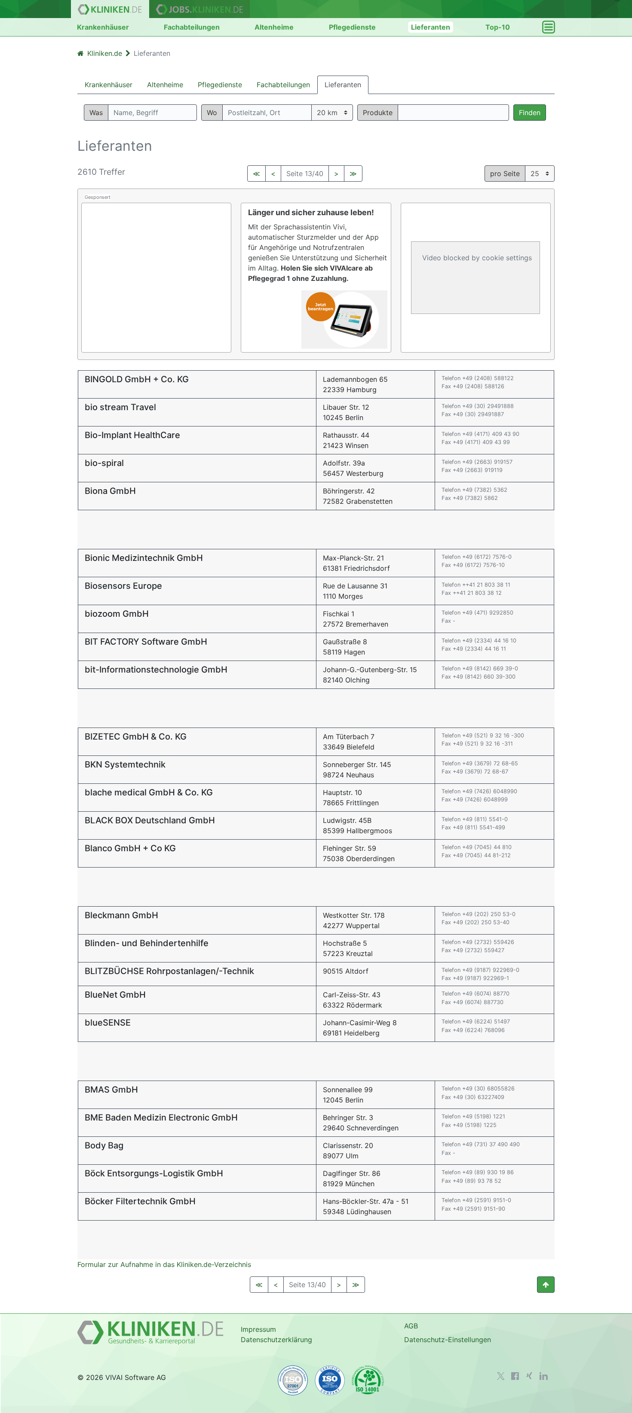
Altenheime (274, 27)
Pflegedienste (352, 27)
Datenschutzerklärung (276, 1339)
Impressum (258, 1329)
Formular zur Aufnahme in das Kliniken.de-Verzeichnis (164, 1264)
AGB (411, 1326)
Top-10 (497, 27)
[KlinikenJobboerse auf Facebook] (515, 1376)
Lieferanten (430, 27)
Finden (529, 112)
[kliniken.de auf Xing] (529, 1375)
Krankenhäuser (103, 27)
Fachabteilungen (192, 27)
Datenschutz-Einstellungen (447, 1339)
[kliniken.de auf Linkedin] (544, 1376)
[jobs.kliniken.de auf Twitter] (501, 1376)
